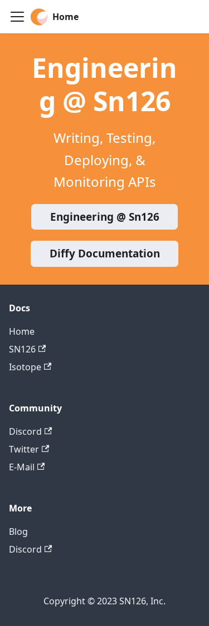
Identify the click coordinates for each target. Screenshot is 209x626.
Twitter (24, 449)
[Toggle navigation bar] (17, 16)
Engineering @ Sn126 (104, 217)
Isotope (25, 367)
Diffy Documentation (105, 253)
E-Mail (22, 467)
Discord (25, 431)
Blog (18, 531)
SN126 (22, 349)
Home (22, 331)
